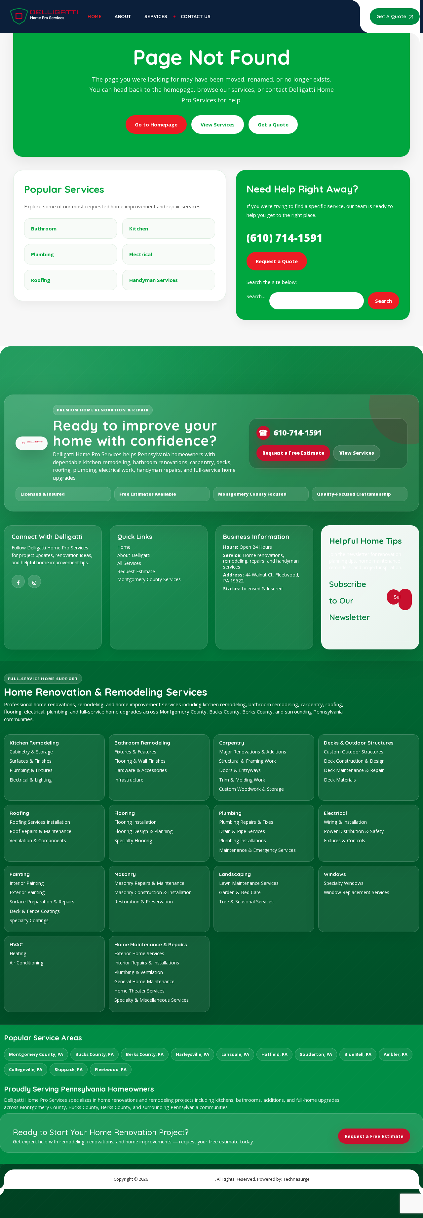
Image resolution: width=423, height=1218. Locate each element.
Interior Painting (27, 883)
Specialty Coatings (29, 920)
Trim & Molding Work (242, 780)
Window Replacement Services (356, 892)
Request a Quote (277, 261)
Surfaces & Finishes (31, 761)
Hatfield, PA (274, 1054)
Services (156, 16)
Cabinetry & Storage (31, 751)
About (123, 16)
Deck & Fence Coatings (35, 911)
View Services (218, 124)
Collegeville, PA (25, 1069)
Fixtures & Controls (344, 840)
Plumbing (42, 254)
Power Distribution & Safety (354, 831)
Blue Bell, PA (357, 1054)
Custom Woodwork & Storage (251, 789)
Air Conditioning (26, 962)
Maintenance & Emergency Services (257, 850)
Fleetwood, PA (111, 1069)
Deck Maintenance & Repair (354, 770)
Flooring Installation (135, 822)
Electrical (140, 254)
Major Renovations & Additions (252, 751)
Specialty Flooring (133, 840)
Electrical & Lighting (31, 780)
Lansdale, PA (235, 1054)
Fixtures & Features (135, 751)
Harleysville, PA (192, 1054)
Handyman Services (153, 280)
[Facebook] (18, 581)
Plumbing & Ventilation (138, 972)
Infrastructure (128, 780)
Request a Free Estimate (293, 453)
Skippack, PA (69, 1069)
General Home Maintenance (144, 981)
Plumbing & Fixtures (31, 770)
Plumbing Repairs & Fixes (246, 822)
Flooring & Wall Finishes (140, 761)
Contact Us (196, 16)
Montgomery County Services (149, 579)
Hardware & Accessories (140, 770)
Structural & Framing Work (247, 761)
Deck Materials (340, 780)
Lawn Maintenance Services (249, 883)
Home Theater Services (139, 991)
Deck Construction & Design (354, 761)
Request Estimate (136, 571)
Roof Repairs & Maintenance (40, 831)
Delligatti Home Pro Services (182, 1179)
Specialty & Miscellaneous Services (151, 1000)
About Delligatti (133, 555)
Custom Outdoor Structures (353, 751)
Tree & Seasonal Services (246, 901)
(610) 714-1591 (285, 237)
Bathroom (44, 228)
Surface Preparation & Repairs (42, 901)
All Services (129, 563)
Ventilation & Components (38, 840)
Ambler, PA (395, 1054)
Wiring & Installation (345, 822)
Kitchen (138, 228)
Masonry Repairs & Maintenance (149, 883)
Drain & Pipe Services (242, 831)
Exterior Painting (27, 892)
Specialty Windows (344, 883)
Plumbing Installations (242, 840)
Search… (256, 296)
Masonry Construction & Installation (153, 892)
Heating (18, 953)
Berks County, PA (145, 1054)
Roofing (40, 280)
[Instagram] (34, 581)
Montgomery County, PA (36, 1054)
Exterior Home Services (139, 953)
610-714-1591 (290, 432)
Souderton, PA (316, 1054)
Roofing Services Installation (40, 822)
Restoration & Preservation (143, 901)
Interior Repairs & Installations (146, 962)
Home (94, 16)
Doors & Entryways (240, 770)
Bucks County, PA (94, 1054)
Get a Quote (273, 124)
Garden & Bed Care (240, 892)
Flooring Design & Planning (143, 831)
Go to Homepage (156, 124)
